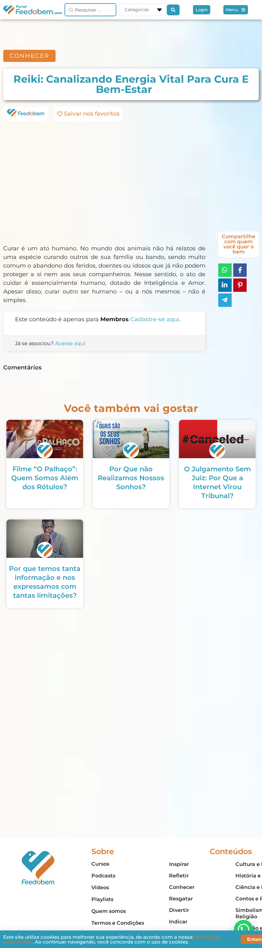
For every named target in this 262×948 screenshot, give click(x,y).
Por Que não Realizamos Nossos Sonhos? (131, 478)
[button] (243, 929)
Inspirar (179, 864)
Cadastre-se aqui (154, 319)
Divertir (179, 910)
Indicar (178, 922)
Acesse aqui (70, 343)
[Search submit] (173, 9)
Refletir (179, 876)
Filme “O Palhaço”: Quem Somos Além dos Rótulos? (44, 478)
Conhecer (182, 887)
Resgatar (181, 899)
